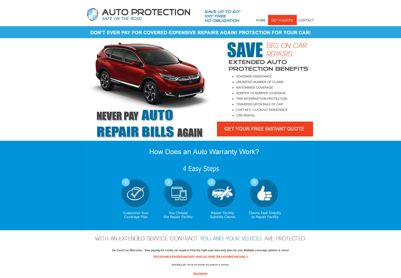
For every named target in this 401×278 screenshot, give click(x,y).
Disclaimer (200, 273)
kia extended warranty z (232, 256)
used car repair (205, 256)
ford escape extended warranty (174, 256)
